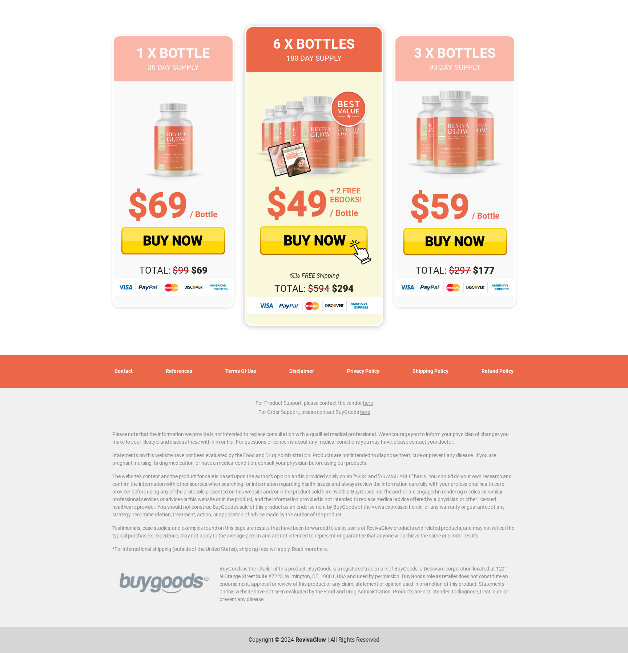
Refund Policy (498, 371)
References (179, 371)
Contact (123, 371)
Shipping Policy (430, 371)
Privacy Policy (363, 371)
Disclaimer (301, 371)
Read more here (309, 549)
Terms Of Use (240, 371)
